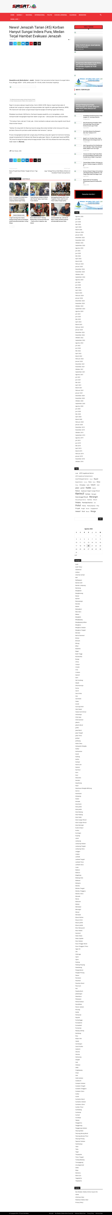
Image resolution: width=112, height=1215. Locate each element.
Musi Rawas (78, 930)
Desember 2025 (80, 237)
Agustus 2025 (79, 248)
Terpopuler (78, 1154)
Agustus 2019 (79, 438)
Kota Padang (79, 814)
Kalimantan (78, 751)
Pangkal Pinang (79, 972)
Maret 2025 (78, 261)
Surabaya (78, 1117)
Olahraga (72, 15)
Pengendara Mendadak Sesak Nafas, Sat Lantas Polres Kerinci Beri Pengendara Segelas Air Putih (88, 64)
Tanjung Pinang (79, 1138)
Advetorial (78, 569)
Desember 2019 (80, 427)
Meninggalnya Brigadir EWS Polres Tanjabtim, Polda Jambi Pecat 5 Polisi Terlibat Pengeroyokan (60, 199)
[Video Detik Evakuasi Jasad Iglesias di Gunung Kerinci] (88, 41)
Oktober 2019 (79, 432)
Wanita (87, 511)
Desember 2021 (80, 364)
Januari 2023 (79, 330)
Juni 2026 (78, 222)
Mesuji (77, 912)
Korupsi (94, 494)
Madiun (77, 870)
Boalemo (77, 648)
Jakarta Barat (79, 725)
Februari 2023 (79, 327)
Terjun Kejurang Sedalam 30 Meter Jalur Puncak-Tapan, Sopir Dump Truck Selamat (39, 199)
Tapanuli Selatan (80, 1141)
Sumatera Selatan (80, 1102)
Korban (87, 494)
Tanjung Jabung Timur (81, 1136)
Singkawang (78, 1070)
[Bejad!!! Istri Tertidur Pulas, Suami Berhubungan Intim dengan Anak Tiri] (77, 140)
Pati (76, 988)
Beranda (51, 1213)
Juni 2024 (78, 285)
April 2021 (78, 385)
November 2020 (80, 398)
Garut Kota (78, 693)
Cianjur (77, 664)
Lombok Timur (79, 862)
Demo (94, 482)
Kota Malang (79, 812)
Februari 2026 (79, 232)
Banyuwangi (79, 601)
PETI (95, 502)
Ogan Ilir (77, 949)
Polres (84, 506)
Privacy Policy (79, 1202)
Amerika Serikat (80, 575)
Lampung (78, 841)
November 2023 (80, 303)
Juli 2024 (77, 282)
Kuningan (78, 833)
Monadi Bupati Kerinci (80, 499)
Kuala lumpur (79, 828)
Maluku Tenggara (80, 891)
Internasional (40, 15)
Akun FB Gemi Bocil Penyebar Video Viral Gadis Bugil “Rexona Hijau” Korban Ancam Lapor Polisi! (92, 124)
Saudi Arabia (79, 1046)
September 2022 (80, 340)
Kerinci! (79, 494)
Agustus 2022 (79, 343)
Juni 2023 (78, 316)
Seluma (77, 1052)
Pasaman (78, 980)
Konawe (77, 801)
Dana (90, 482)
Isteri (98, 485)
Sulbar (77, 1094)
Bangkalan (78, 590)
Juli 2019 (77, 440)
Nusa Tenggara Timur (81, 946)
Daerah (19, 15)
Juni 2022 (78, 348)
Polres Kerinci (91, 506)
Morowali (78, 915)
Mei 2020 (78, 414)
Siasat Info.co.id (79, 49)
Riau (76, 1036)
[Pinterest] (31, 43)
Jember (77, 738)
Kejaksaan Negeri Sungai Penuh (90, 491)
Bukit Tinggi (78, 654)
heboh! (93, 485)
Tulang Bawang (79, 1160)
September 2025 (80, 245)
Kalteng (77, 756)
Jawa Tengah (79, 733)
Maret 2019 (78, 451)
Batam (77, 606)
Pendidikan (78, 1004)
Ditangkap (82, 485)
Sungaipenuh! (94, 508)
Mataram (78, 901)
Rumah (87, 508)
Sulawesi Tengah (80, 1086)
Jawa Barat (78, 730)
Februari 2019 (79, 453)
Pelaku (78, 502)
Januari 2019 (79, 456)
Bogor (77, 651)
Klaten (77, 799)
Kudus (77, 830)
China (77, 662)
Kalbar (77, 749)
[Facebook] (11, 43)
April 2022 (78, 353)
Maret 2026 (78, 229)
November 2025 (80, 240)
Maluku (77, 886)
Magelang (78, 875)
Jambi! (82, 488)
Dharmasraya (79, 685)
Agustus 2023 (79, 311)
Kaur (76, 775)
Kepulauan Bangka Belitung (83, 788)
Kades (88, 488)
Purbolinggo (79, 1020)
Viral (83, 511)
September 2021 (80, 372)
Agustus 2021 (79, 374)
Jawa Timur (78, 735)
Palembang (78, 967)
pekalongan (78, 994)
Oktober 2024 (79, 274)
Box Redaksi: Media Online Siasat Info (86, 1192)
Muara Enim (79, 920)
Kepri (77, 785)
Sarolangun (78, 1044)
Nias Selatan (79, 941)
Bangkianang (79, 593)
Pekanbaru (78, 996)
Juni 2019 (78, 443)
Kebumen (78, 778)
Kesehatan (82, 15)
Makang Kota (79, 878)
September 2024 (80, 277)
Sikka (76, 1067)
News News (78, 936)
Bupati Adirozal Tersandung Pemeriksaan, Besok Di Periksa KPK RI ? (92, 181)
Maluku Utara (79, 893)
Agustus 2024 (79, 279)
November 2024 (80, 272)
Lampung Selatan (80, 843)
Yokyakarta (78, 1181)
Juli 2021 (77, 377)
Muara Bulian (79, 917)
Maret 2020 (78, 419)
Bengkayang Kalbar (81, 622)
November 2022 (80, 335)
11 (80, 542)
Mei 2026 (78, 224)
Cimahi (77, 667)
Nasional (29, 15)
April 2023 (78, 322)
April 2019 (78, 448)
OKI (76, 951)
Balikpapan (78, 580)
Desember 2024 (80, 269)
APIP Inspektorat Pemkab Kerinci (84, 476)
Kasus (77, 491)
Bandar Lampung (80, 585)
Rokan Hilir (78, 1038)
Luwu (77, 867)
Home (12, 15)
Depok (77, 683)
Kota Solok (78, 817)
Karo (76, 772)
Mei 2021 (78, 382)
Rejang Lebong (79, 1030)
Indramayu (78, 714)
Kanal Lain (14, 19)
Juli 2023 (77, 314)
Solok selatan (79, 1078)
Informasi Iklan (79, 1197)
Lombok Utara (79, 864)
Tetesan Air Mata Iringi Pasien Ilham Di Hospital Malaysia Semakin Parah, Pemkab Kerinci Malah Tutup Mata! (92, 155)
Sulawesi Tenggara (80, 1088)
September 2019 (80, 435)
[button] (101, 15)
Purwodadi (78, 1025)
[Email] (35, 43)
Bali (76, 577)
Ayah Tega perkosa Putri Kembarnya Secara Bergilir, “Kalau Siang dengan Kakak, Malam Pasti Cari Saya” (92, 147)
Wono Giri (78, 1175)
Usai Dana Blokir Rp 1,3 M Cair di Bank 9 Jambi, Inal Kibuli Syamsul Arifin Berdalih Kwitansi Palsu (59, 219)
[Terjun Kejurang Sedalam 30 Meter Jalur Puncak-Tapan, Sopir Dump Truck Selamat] (39, 189)
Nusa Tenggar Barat (81, 944)
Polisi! (78, 505)
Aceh (76, 564)
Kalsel (77, 754)
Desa (98, 482)
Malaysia (78, 883)
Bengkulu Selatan (80, 627)
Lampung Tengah (80, 846)
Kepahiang (78, 783)
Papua (77, 975)
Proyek (77, 508)
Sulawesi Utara (79, 1091)
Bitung (77, 643)
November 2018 (80, 459)
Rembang (78, 1033)
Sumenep (78, 1112)
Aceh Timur (78, 567)
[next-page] (13, 226)
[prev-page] (10, 226)
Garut (77, 691)
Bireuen (77, 641)
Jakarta (77, 722)
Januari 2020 (79, 424)
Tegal (77, 1152)
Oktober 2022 (79, 337)
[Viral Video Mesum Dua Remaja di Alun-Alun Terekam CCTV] (77, 133)
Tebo (76, 1146)
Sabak (77, 1041)
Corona (85, 482)
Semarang (78, 1057)
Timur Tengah (79, 1157)
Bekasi (77, 614)
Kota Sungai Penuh (81, 497)
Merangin (93, 497)
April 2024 (78, 290)
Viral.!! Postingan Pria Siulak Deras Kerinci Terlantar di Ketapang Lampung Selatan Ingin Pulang (18, 199)
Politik (49, 15)
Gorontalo (78, 698)
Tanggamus (78, 1123)
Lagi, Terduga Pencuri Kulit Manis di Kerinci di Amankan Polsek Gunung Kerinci (57, 172)
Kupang (77, 835)
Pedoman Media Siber (81, 1200)
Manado (77, 896)
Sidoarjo (77, 1065)
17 (76, 546)
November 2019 (80, 430)
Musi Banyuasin (80, 928)
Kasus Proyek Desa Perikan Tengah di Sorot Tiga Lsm (23, 172)
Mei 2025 (78, 256)
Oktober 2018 (79, 461)
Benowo (77, 633)
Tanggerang (78, 1125)
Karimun (77, 770)
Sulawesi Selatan (80, 1083)
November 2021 (80, 366)
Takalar (77, 1120)
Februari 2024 (79, 295)
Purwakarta (78, 1023)
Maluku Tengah (80, 888)
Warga (93, 511)
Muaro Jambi (79, 925)
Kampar (77, 762)
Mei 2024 (78, 287)
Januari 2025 (79, 266)
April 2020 (78, 416)
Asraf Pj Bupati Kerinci (82, 479)
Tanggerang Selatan (81, 1128)
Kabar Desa (78, 743)
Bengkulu (78, 625)
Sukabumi (78, 1081)
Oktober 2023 (79, 306)
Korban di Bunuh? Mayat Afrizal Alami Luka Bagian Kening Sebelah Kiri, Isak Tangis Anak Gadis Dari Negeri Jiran (93, 172)
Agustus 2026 (79, 216)
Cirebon (77, 672)
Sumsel (77, 1115)
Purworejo (78, 1028)
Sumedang (78, 1109)
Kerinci (77, 791)
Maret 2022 (78, 356)
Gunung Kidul (79, 706)
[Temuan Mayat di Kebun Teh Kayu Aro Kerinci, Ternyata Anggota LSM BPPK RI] (77, 164)
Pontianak (78, 1015)
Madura (77, 872)
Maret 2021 (78, 388)
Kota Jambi (78, 807)
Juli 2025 (77, 251)
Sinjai (77, 1073)
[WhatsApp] (19, 43)
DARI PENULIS (26, 179)
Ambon (77, 572)
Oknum (95, 499)
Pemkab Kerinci (87, 502)
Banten (77, 598)
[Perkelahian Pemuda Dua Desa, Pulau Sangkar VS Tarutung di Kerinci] (77, 117)
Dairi (76, 677)
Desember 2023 (80, 301)
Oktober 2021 (79, 369)
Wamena (78, 1173)
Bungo (77, 659)
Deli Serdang (79, 680)
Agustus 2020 (79, 406)
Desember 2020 (80, 395)
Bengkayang (79, 619)
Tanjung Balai (79, 1131)
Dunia (77, 688)
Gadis (88, 485)
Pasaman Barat (79, 983)
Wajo (76, 1170)
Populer (77, 1017)
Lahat (77, 838)
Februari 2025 (79, 264)
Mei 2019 (78, 445)
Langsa (77, 854)
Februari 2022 (79, 359)
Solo (76, 1075)
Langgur (77, 851)
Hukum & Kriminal (60, 15)
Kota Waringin (79, 825)
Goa (76, 696)
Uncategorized (79, 1165)
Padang (77, 962)
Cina (76, 670)
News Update (79, 938)
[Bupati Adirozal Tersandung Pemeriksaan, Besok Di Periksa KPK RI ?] (77, 181)
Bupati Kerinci (79, 482)
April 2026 (78, 227)
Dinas (76, 485)
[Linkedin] (27, 43)
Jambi (77, 727)
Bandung (78, 588)
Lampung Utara (80, 849)
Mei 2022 (78, 351)
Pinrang (77, 1009)
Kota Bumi (78, 804)
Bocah (91, 479)
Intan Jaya (78, 717)
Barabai (77, 604)
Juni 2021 (78, 380)
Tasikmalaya (78, 1144)
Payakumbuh (79, 991)
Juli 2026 (77, 219)
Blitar (77, 646)
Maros (77, 899)
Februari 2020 (79, 422)
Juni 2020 (78, 411)
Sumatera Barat (80, 1099)
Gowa (77, 701)
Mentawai (78, 907)
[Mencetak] (39, 43)
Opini (77, 957)
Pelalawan (78, 999)
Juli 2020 (77, 409)
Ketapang (78, 796)
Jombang (78, 741)
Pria (98, 506)
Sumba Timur (79, 1107)
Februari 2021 (79, 390)
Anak (76, 473)
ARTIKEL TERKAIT (15, 179)
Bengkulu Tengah (80, 630)
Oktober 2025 (79, 243)
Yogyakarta (78, 1178)
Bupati (96, 479)
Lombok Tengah (80, 859)
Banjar (77, 596)
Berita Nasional (79, 635)
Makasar (77, 880)
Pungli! (83, 508)
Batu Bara (78, 612)
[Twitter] (15, 43)
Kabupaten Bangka (81, 746)
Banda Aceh (78, 583)
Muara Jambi (79, 922)
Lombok (77, 857)
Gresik (77, 704)
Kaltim (77, 759)
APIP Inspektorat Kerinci (86, 473)
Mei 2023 (78, 319)
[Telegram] (23, 43)
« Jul (75, 555)
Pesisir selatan (79, 1007)
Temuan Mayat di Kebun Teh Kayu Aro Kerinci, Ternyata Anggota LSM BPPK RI (93, 164)
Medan (77, 904)
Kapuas (77, 767)
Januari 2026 (79, 235)
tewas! (77, 511)
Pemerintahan (79, 1001)
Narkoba (89, 499)
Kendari (77, 780)
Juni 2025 (78, 253)
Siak (76, 1062)
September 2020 (80, 403)
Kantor (94, 488)
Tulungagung (79, 1162)
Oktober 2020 (79, 401)
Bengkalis (78, 617)
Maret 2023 (78, 324)
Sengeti (77, 1059)
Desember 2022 (80, 332)
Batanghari (78, 609)
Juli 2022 (77, 345)
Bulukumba (78, 656)
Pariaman (78, 978)
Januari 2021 (79, 393)
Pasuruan (78, 986)
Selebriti (77, 1049)
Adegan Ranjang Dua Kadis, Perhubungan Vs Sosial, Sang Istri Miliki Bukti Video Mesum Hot (87, 106)
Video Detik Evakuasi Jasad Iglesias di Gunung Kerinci (88, 46)
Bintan (77, 638)
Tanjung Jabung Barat (81, 1133)
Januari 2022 (79, 361)
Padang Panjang (80, 965)
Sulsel (77, 1096)
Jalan (77, 488)
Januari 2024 (79, 298)
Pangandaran (79, 970)
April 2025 (78, 258)
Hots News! (78, 709)
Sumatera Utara (80, 1104)
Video (77, 1167)
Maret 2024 (78, 293)
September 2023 (80, 308)
